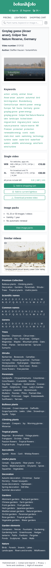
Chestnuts (16, 335)
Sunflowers (7, 399)
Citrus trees (29, 335)
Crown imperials (20, 408)
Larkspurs (6, 390)
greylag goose (10, 115)
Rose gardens (8, 517)
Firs (16, 338)
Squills (5, 414)
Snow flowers (8, 369)
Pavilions (23, 535)
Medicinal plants (17, 465)
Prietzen (8, 129)
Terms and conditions (15, 565)
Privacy (41, 563)
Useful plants (31, 290)
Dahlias (32, 381)
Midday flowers (32, 453)
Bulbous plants (9, 284)
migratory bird (24, 122)
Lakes (29, 547)
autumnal (30, 97)
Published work (8, 563)
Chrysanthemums (22, 378)
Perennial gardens (27, 514)
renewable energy (12, 132)
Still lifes (25, 487)
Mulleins (6, 393)
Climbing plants (25, 284)
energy (37, 104)
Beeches (6, 335)
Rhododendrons (9, 366)
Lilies (29, 411)
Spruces (37, 344)
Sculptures (15, 538)
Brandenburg (25, 101)
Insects (21, 547)
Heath (5, 387)
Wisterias (6, 426)
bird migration (11, 101)
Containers (7, 529)
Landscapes (7, 550)
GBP (38, 180)
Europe (7, 108)
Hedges (37, 532)
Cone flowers (8, 381)
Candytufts (7, 378)
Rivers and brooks (23, 550)
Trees (4, 290)
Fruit (38, 462)
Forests (12, 547)
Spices (41, 465)
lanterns (6, 535)
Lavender (17, 390)
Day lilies (6, 384)
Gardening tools (9, 532)
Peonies (15, 393)
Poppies (6, 396)
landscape (14, 118)
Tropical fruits (8, 444)
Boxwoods (19, 357)
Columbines (38, 378)
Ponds (5, 538)
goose (36, 108)
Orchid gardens (9, 514)
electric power (26, 104)
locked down (26, 118)
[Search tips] (46, 23)
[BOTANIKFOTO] (24, 4)
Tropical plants (16, 290)
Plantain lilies (35, 393)
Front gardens (8, 505)
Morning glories (35, 423)
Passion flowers (9, 441)
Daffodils (34, 408)
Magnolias (7, 341)
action (7, 94)
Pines (4, 344)
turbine (7, 139)
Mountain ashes (30, 341)
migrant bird (10, 122)
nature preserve (11, 125)
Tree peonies (23, 369)
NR (37, 125)
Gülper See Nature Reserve (31, 115)
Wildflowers (39, 550)
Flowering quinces (20, 360)
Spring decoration (10, 487)
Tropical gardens (25, 517)
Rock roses (24, 366)
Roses (34, 366)
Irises (24, 387)
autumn (20, 97)
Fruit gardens (23, 505)
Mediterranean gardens (13, 511)
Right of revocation (35, 565)
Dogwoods (7, 338)
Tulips (13, 414)
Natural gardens (34, 511)
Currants (6, 360)
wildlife (15, 143)
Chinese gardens (10, 502)
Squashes (6, 468)
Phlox (24, 393)
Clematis (6, 423)
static (32, 132)
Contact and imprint (26, 563)
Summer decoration (11, 490)
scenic (25, 132)
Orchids (18, 438)
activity (14, 94)
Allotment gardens (10, 499)
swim (17, 136)
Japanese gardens (25, 508)
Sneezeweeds (37, 396)
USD (43, 180)
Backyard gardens (30, 499)
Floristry (6, 481)
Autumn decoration (11, 478)
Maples (17, 341)
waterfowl (35, 139)
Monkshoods (30, 390)
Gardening (39, 529)
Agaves (5, 453)
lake (6, 118)
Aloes (13, 453)
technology (38, 136)
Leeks (22, 411)
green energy (25, 111)
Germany (28, 108)
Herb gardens (8, 508)
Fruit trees (24, 338)
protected (18, 129)
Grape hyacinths (9, 411)
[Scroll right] (40, 257)
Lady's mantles (36, 387)
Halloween (26, 484)
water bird (24, 139)
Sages (26, 396)
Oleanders (35, 363)
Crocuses (6, 408)
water (15, 139)
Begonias (6, 435)
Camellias (30, 357)
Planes (12, 344)
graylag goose (10, 111)
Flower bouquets (20, 481)
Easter (37, 478)
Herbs (5, 465)
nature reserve (27, 125)
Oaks (42, 341)
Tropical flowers (26, 441)
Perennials (30, 287)
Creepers (16, 423)
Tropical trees (23, 444)
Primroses (16, 396)
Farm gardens (26, 502)
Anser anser (9, 97)
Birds (4, 547)
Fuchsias (36, 360)
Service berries (24, 344)
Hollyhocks (15, 387)
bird (38, 97)
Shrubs (40, 287)
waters (7, 143)
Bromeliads (18, 435)
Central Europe (11, 104)
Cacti (20, 453)
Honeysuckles (8, 363)
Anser (30, 94)
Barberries (7, 357)
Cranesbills (21, 381)
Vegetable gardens (11, 520)
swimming (26, 136)
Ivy (24, 423)
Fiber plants (28, 462)
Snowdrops (39, 411)
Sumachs (6, 347)
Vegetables (18, 468)
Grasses (40, 384)
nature (36, 122)
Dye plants (16, 462)
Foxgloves (17, 384)
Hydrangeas (22, 363)
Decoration (7, 287)
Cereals (5, 462)
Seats (24, 538)
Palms (26, 438)
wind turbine (10, 146)
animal (22, 94)
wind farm (38, 143)
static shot (9, 136)
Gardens (19, 287)
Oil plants (31, 465)
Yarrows (18, 399)
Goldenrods (29, 384)
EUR (32, 180)
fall (13, 108)
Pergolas (34, 535)
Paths (14, 535)
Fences (17, 529)
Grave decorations (10, 484)
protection (29, 129)
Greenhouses (25, 532)
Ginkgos (35, 338)
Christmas (27, 478)
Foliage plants (32, 435)
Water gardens (29, 520)
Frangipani (7, 438)
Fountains (27, 529)
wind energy (26, 143)
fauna (19, 108)
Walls (31, 538)
